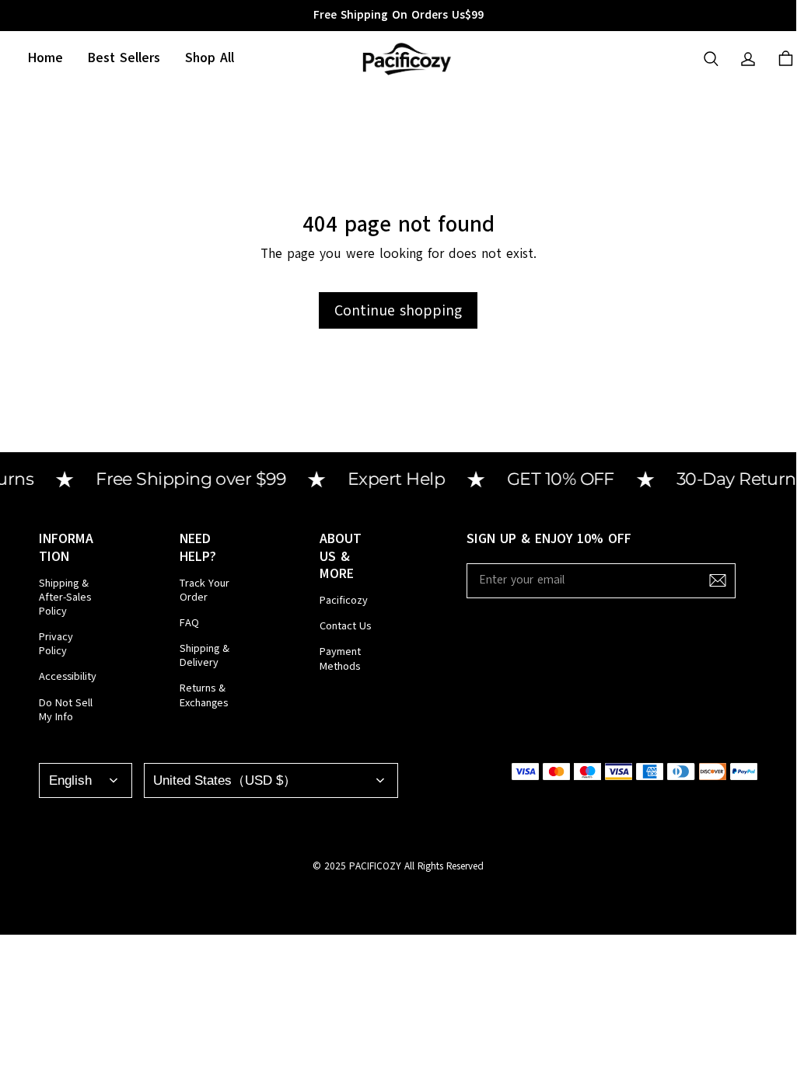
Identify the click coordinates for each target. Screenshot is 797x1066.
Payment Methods (340, 659)
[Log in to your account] (748, 59)
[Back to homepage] (406, 58)
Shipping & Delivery (204, 656)
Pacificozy (344, 601)
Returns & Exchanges (204, 695)
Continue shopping (398, 310)
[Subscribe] (718, 580)
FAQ (189, 623)
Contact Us (345, 626)
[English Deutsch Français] (85, 780)
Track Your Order (204, 590)
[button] (711, 59)
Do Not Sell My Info (66, 710)
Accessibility (67, 677)
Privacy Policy (56, 644)
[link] (209, 58)
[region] (398, 15)
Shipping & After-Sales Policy (65, 597)
